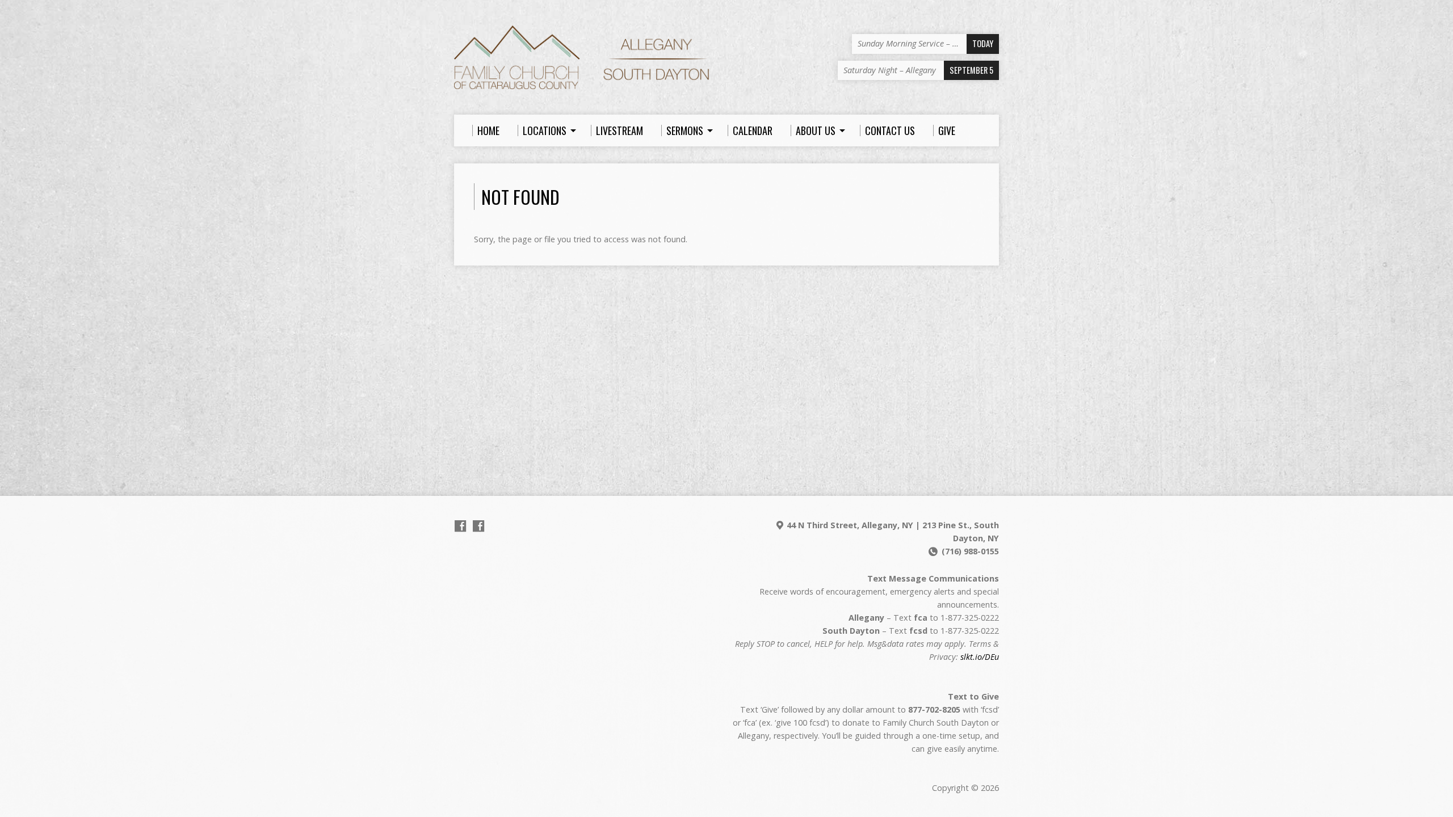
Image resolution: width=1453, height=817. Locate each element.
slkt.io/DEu (979, 656)
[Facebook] (460, 526)
